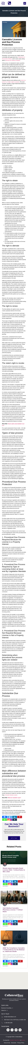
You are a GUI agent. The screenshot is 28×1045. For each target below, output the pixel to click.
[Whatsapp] (4, 819)
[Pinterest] (19, 817)
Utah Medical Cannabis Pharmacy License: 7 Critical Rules (12, 909)
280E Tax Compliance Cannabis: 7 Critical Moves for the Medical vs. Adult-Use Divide (14, 949)
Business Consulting (6, 1008)
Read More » (5, 886)
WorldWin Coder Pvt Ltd (15, 1040)
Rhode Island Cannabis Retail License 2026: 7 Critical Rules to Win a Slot (14, 869)
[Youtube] (16, 1029)
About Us (3, 1010)
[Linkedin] (14, 817)
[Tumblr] (14, 819)
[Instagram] (9, 819)
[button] (24, 3)
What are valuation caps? (14, 797)
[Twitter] (9, 817)
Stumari (23, 1040)
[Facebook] (4, 817)
